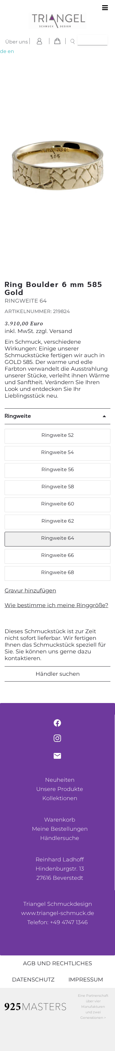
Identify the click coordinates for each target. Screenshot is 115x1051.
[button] (106, 168)
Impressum (85, 979)
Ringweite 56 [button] (57, 469)
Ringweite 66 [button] (57, 555)
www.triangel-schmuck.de (57, 913)
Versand (60, 331)
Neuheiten (60, 780)
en (11, 51)
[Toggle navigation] (105, 8)
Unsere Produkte (59, 789)
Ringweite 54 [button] (57, 452)
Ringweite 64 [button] (57, 538)
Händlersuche (59, 838)
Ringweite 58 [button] (57, 487)
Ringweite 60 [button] (57, 504)
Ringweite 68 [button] (57, 572)
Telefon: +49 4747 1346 (57, 922)
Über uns (16, 42)
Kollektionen (59, 798)
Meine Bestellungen (60, 829)
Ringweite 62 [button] (57, 521)
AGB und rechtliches (57, 963)
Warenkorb (59, 819)
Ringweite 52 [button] (57, 435)
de (3, 51)
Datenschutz (33, 979)
